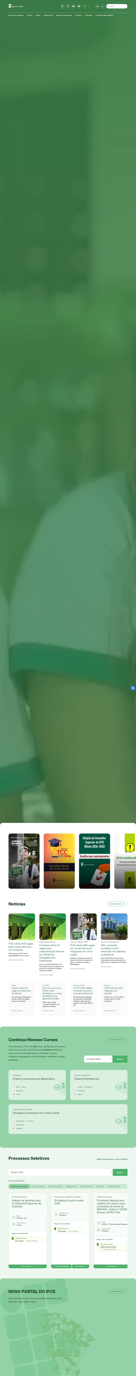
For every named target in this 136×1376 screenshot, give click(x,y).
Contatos (78, 15)
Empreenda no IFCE (55, 1186)
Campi (37, 15)
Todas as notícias (117, 903)
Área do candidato (61, 1266)
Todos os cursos (117, 1039)
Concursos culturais (38, 1186)
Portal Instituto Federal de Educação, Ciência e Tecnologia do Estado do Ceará (18, 6)
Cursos (29, 15)
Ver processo (27, 1266)
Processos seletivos (16, 15)
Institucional (48, 15)
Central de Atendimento (104, 15)
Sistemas (88, 15)
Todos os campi (117, 1291)
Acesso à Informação (64, 15)
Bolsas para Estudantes (19, 1186)
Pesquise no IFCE (86, 1186)
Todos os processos (111, 1159)
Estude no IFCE (71, 1186)
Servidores (100, 1186)
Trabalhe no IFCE (114, 1186)
